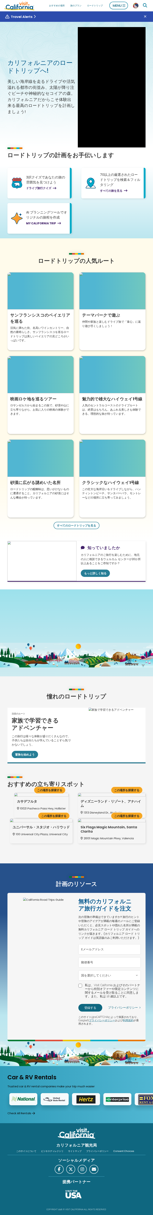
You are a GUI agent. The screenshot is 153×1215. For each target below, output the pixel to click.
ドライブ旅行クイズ (38, 188)
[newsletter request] (93, 1169)
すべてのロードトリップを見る (76, 525)
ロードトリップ (95, 5)
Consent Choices (123, 1151)
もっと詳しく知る (95, 573)
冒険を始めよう (25, 754)
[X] (70, 1169)
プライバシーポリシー (123, 1007)
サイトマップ (75, 1151)
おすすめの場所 (57, 5)
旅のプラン (76, 5)
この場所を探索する (49, 790)
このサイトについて (26, 1151)
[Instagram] (82, 1169)
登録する (90, 1008)
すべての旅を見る (111, 191)
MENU (117, 5)
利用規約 (128, 1020)
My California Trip (41, 223)
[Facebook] (59, 1169)
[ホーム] (19, 5)
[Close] (148, 17)
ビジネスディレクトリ (52, 1151)
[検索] (145, 5)
